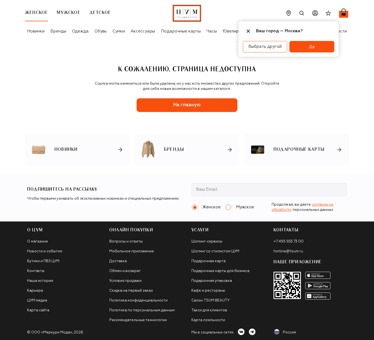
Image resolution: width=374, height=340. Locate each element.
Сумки (119, 31)
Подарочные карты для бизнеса (220, 271)
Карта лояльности (208, 320)
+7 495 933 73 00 (289, 241)
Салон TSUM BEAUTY (210, 300)
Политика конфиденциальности (138, 300)
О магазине (37, 241)
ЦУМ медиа (37, 300)
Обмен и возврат (125, 271)
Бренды (58, 31)
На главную (187, 105)
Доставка (118, 261)
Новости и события (44, 251)
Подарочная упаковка (211, 281)
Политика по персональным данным (142, 310)
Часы (211, 31)
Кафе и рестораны (208, 290)
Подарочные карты (181, 31)
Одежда (80, 31)
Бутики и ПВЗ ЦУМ (43, 261)
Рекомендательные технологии (138, 320)
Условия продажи (125, 281)
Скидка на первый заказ (131, 290)
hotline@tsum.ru (288, 251)
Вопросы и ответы (126, 241)
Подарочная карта (208, 261)
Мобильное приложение (131, 251)
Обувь (100, 31)
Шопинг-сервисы (206, 241)
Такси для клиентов (209, 310)
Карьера (35, 290)
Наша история (40, 281)
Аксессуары (143, 31)
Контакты (35, 271)
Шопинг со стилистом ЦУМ (215, 251)
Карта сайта (38, 310)
